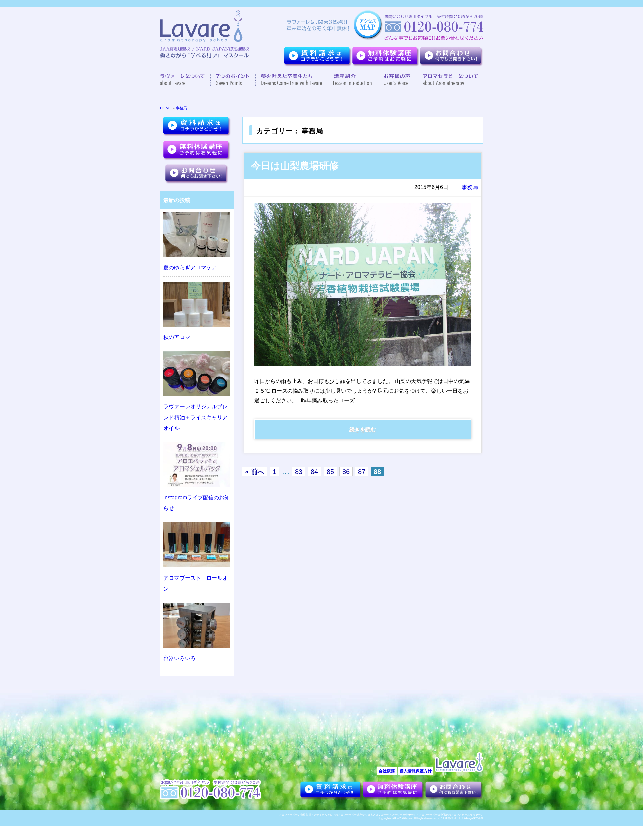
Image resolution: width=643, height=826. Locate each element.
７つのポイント (233, 80)
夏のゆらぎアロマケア (190, 267)
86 (346, 471)
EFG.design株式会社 (471, 818)
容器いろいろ (179, 658)
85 (330, 471)
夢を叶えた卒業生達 (292, 80)
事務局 (181, 108)
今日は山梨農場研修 (295, 165)
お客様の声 (397, 80)
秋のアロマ (176, 337)
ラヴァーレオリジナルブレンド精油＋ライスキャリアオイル (195, 417)
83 (298, 471)
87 (361, 471)
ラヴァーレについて (185, 80)
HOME (165, 108)
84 (314, 471)
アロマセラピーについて (447, 80)
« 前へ (254, 471)
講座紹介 (353, 80)
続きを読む (362, 429)
